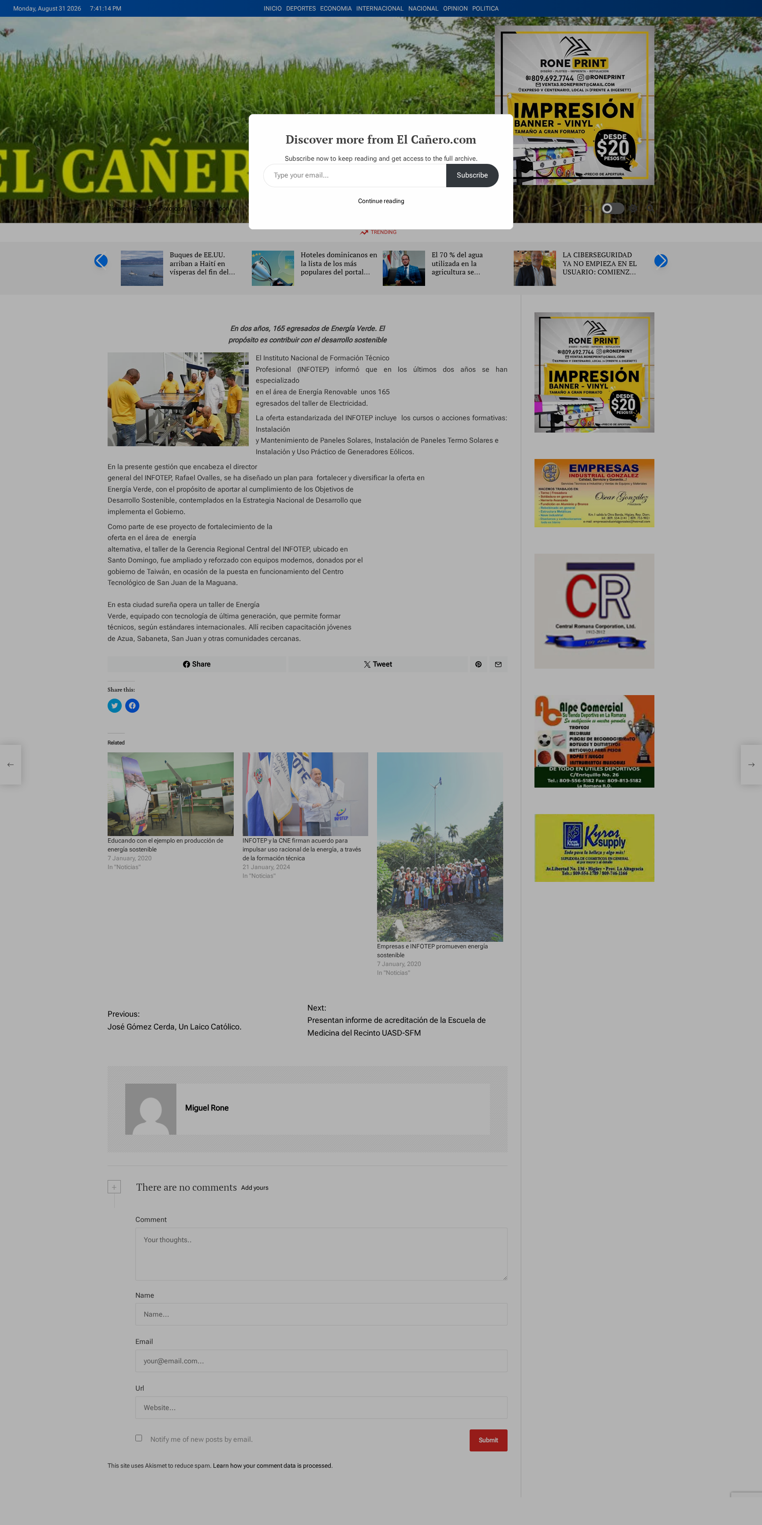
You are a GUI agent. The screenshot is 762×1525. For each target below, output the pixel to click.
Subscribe (472, 175)
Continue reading (381, 200)
